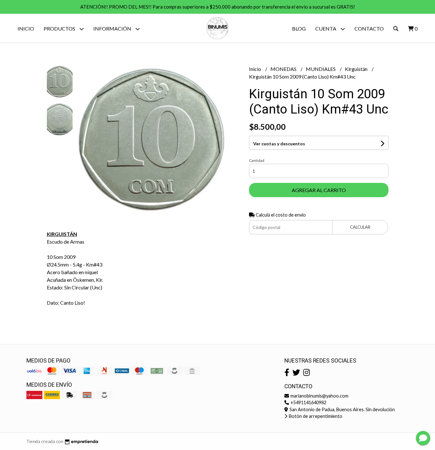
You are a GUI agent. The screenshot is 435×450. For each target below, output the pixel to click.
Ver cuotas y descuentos (279, 143)
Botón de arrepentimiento (315, 416)
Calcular (360, 227)
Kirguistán (356, 69)
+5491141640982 (307, 402)
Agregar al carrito (319, 190)
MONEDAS (283, 69)
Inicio (26, 28)
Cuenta (326, 28)
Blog (299, 28)
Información (112, 28)
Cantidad (256, 160)
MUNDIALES (321, 69)
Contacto (369, 28)
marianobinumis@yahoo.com (318, 395)
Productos (60, 28)
